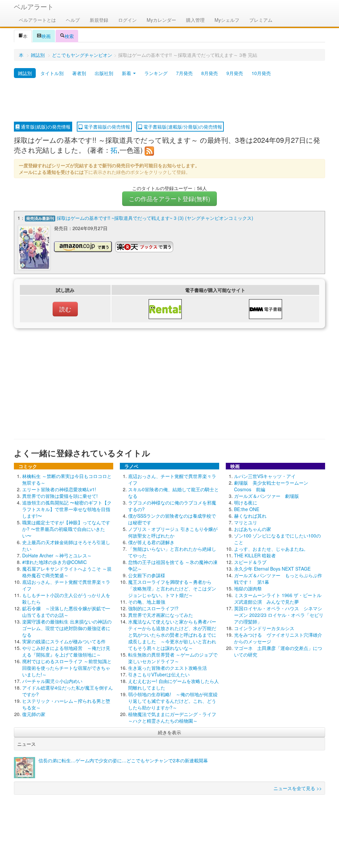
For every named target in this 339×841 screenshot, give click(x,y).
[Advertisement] (169, 100)
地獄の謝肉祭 (248, 588)
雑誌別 (38, 55)
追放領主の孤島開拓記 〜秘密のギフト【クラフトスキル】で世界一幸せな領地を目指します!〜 (67, 509)
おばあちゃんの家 (252, 529)
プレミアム (260, 20)
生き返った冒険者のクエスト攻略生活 (167, 667)
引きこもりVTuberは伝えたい (159, 674)
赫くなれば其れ (250, 515)
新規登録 (99, 20)
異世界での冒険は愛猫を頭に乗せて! (60, 496)
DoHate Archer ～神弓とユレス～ (57, 555)
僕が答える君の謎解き (151, 542)
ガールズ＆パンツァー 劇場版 (266, 496)
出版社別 (104, 73)
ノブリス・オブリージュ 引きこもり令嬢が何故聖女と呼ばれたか (173, 532)
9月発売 (234, 73)
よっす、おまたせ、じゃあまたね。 (271, 548)
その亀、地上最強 (146, 601)
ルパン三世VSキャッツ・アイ (265, 476)
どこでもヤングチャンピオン (82, 55)
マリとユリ (245, 522)
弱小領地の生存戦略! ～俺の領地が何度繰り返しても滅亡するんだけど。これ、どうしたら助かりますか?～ (173, 701)
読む (65, 309)
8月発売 (209, 73)
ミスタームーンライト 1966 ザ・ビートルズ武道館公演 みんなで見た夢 (277, 598)
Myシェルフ (227, 20)
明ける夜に (245, 502)
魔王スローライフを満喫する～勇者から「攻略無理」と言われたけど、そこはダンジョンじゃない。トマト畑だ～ (172, 588)
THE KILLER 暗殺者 (255, 555)
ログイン (127, 20)
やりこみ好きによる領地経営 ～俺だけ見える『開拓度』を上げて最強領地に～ (66, 651)
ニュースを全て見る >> (297, 788)
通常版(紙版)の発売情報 (45, 126)
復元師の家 (33, 714)
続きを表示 (169, 732)
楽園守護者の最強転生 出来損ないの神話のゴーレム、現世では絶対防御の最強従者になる (67, 628)
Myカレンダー (161, 20)
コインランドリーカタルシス (264, 628)
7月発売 (184, 73)
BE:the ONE (246, 509)
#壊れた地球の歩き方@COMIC (54, 562)
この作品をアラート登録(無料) (169, 198)
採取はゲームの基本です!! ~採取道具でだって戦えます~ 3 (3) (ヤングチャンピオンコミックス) (155, 218)
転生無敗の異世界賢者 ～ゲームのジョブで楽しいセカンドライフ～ (173, 657)
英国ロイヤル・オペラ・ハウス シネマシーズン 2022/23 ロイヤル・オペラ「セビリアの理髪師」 (278, 615)
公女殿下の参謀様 (146, 575)
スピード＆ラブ (250, 562)
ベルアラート (34, 6)
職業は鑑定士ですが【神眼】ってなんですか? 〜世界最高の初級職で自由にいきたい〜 (66, 529)
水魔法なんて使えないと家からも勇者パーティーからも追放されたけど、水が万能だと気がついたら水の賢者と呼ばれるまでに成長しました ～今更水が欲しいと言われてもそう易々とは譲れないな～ (172, 634)
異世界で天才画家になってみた (160, 615)
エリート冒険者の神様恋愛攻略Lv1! (59, 489)
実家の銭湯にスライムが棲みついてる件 (64, 641)
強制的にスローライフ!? (153, 608)
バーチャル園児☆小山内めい (52, 681)
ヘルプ (73, 20)
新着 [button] (127, 73)
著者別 (79, 73)
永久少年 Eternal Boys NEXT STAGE (272, 568)
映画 (46, 36)
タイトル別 (52, 73)
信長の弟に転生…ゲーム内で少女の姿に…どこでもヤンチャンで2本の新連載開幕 (123, 760)
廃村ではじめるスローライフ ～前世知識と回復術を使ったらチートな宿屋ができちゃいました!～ (67, 668)
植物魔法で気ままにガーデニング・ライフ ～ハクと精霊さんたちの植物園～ (174, 717)
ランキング (156, 73)
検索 (69, 36)
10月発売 (261, 73)
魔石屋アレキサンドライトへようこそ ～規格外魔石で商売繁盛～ (67, 572)
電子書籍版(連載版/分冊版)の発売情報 (182, 126)
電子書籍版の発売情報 (106, 126)
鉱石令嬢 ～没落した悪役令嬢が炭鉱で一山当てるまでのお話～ (66, 611)
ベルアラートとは (37, 20)
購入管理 (195, 20)
